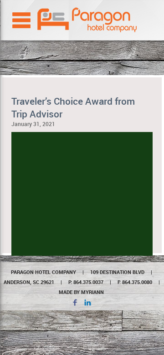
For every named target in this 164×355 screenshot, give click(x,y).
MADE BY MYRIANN (81, 292)
